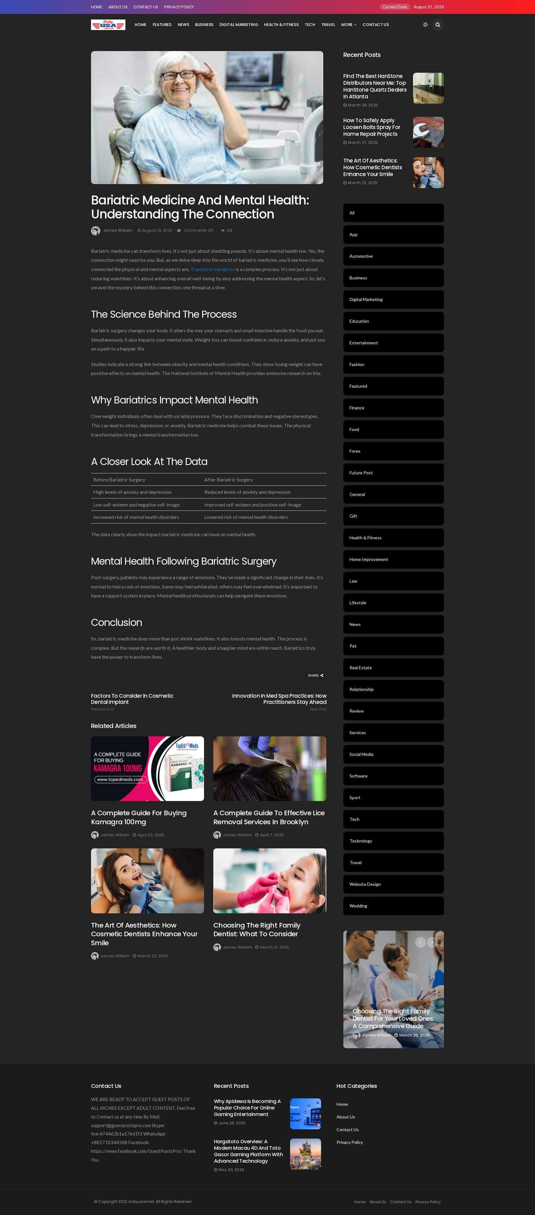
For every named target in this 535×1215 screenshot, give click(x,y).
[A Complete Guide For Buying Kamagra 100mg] (147, 768)
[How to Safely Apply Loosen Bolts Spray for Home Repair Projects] (428, 132)
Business (204, 25)
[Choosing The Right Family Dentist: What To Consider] (269, 880)
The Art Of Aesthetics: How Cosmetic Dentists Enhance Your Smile (144, 934)
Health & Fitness (281, 25)
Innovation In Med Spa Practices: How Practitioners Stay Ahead (279, 702)
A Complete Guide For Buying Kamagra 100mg (138, 817)
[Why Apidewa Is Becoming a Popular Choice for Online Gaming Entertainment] (305, 1113)
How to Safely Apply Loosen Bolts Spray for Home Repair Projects (371, 127)
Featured (162, 25)
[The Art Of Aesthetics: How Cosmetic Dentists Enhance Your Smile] (147, 880)
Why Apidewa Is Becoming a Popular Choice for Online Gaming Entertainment (247, 1108)
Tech (310, 25)
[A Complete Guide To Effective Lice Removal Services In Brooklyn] (269, 768)
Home (96, 7)
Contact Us (145, 7)
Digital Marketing (239, 25)
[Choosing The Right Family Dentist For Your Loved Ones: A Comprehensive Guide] (393, 989)
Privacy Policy (179, 7)
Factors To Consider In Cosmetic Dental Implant (132, 702)
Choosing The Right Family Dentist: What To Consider (257, 929)
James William (118, 230)
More (346, 25)
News (183, 25)
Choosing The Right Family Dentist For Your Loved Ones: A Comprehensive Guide (393, 1018)
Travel (328, 25)
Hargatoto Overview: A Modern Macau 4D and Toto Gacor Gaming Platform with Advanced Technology (248, 1151)
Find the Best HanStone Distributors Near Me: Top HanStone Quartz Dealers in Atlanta (375, 86)
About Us (117, 7)
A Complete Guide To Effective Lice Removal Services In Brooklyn (269, 817)
